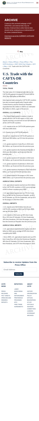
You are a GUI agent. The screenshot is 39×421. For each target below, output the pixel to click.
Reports (4, 302)
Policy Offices (13, 62)
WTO (15, 302)
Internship (31, 313)
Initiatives (18, 284)
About (5, 62)
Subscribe (18, 274)
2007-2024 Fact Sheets (23, 64)
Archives (30, 315)
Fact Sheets (5, 295)
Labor (16, 289)
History (30, 291)
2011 (34, 64)
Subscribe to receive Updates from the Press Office (20, 263)
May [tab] (21, 52)
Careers (30, 311)
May (5, 66)
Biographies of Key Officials (31, 302)
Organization (32, 293)
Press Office (24, 62)
